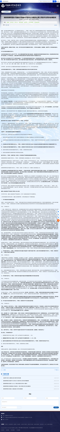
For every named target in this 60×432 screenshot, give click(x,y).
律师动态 (55, 12)
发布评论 (56, 407)
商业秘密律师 (36, 22)
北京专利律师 (30, 22)
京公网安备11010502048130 (36, 427)
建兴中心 (16, 22)
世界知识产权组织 (30, 424)
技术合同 (11, 22)
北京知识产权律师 (24, 424)
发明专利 (25, 22)
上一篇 (4, 370)
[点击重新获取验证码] (19, 407)
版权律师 (15, 424)
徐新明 (8, 22)
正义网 (45, 424)
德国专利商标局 (49, 424)
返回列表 (6, 11)
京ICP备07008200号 (23, 427)
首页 (51, 12)
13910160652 (5, 1)
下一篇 (56, 370)
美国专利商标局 (36, 424)
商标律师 (18, 424)
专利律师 (6, 424)
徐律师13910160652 (9, 415)
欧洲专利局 (42, 424)
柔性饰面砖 (21, 22)
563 (56, 25)
